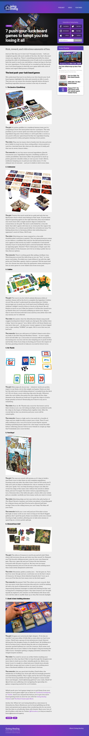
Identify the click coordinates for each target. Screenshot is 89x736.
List (15, 718)
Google (79, 35)
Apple (67, 35)
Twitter (78, 26)
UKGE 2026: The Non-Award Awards (74, 82)
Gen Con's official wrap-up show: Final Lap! (70, 67)
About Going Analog (76, 728)
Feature (9, 26)
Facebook (66, 26)
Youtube (78, 31)
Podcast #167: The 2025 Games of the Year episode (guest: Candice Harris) (74, 90)
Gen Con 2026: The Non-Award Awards (73, 76)
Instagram (66, 31)
